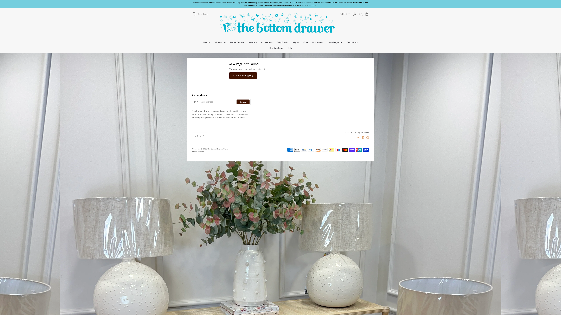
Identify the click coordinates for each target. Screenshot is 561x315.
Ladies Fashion (237, 42)
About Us (348, 133)
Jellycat (295, 42)
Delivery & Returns (361, 133)
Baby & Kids (282, 42)
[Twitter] (357, 137)
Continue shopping (243, 75)
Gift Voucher (220, 42)
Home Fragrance (334, 42)
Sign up (243, 102)
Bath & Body (352, 42)
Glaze (201, 151)
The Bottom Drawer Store (217, 149)
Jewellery (252, 42)
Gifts (305, 42)
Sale (290, 48)
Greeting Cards (276, 48)
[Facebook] (362, 137)
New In (206, 42)
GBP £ (343, 14)
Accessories (267, 42)
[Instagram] (366, 137)
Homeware (317, 42)
